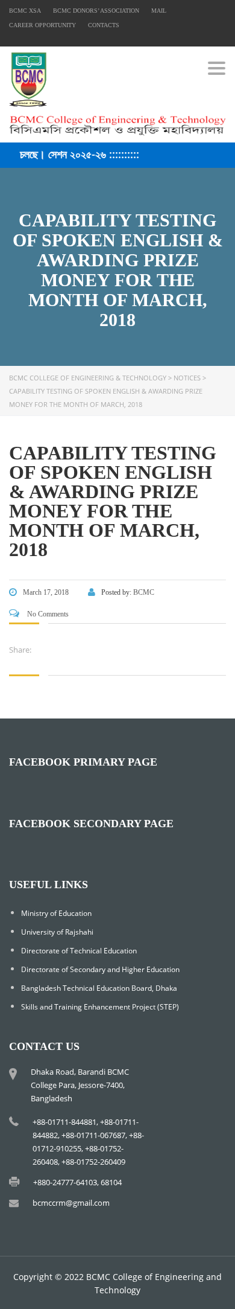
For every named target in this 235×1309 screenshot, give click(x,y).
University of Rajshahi (57, 932)
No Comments (47, 614)
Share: (20, 649)
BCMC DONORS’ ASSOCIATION (96, 10)
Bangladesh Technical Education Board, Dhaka (99, 988)
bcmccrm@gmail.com (71, 1202)
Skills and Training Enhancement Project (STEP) (100, 1007)
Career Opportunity (42, 25)
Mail (158, 10)
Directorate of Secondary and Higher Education (100, 969)
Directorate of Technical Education (79, 951)
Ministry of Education (56, 913)
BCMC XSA (25, 10)
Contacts (103, 25)
